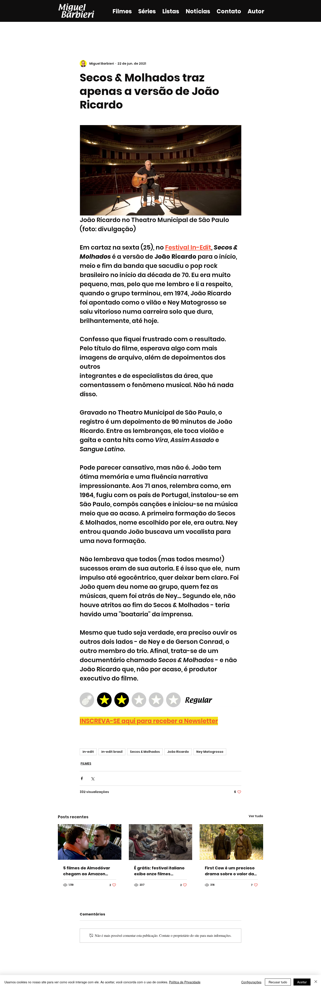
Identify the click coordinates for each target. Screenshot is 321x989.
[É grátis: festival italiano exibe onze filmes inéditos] (160, 842)
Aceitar (302, 982)
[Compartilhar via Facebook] (82, 778)
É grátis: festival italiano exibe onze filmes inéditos (159, 871)
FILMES (86, 763)
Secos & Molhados (145, 752)
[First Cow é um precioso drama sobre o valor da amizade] (231, 842)
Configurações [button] (251, 982)
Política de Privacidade (184, 982)
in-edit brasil (112, 752)
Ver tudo (256, 816)
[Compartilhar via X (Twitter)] (92, 778)
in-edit (88, 752)
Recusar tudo (278, 982)
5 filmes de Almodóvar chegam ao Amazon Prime (86, 871)
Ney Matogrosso (209, 752)
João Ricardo (178, 752)
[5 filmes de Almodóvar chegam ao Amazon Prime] (89, 842)
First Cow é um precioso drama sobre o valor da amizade (230, 871)
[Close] (315, 982)
